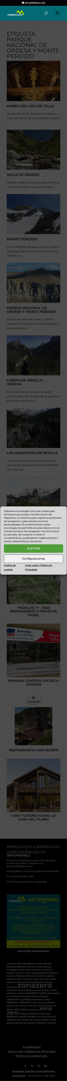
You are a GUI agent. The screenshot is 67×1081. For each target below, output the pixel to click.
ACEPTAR (33, 548)
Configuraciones (33, 558)
